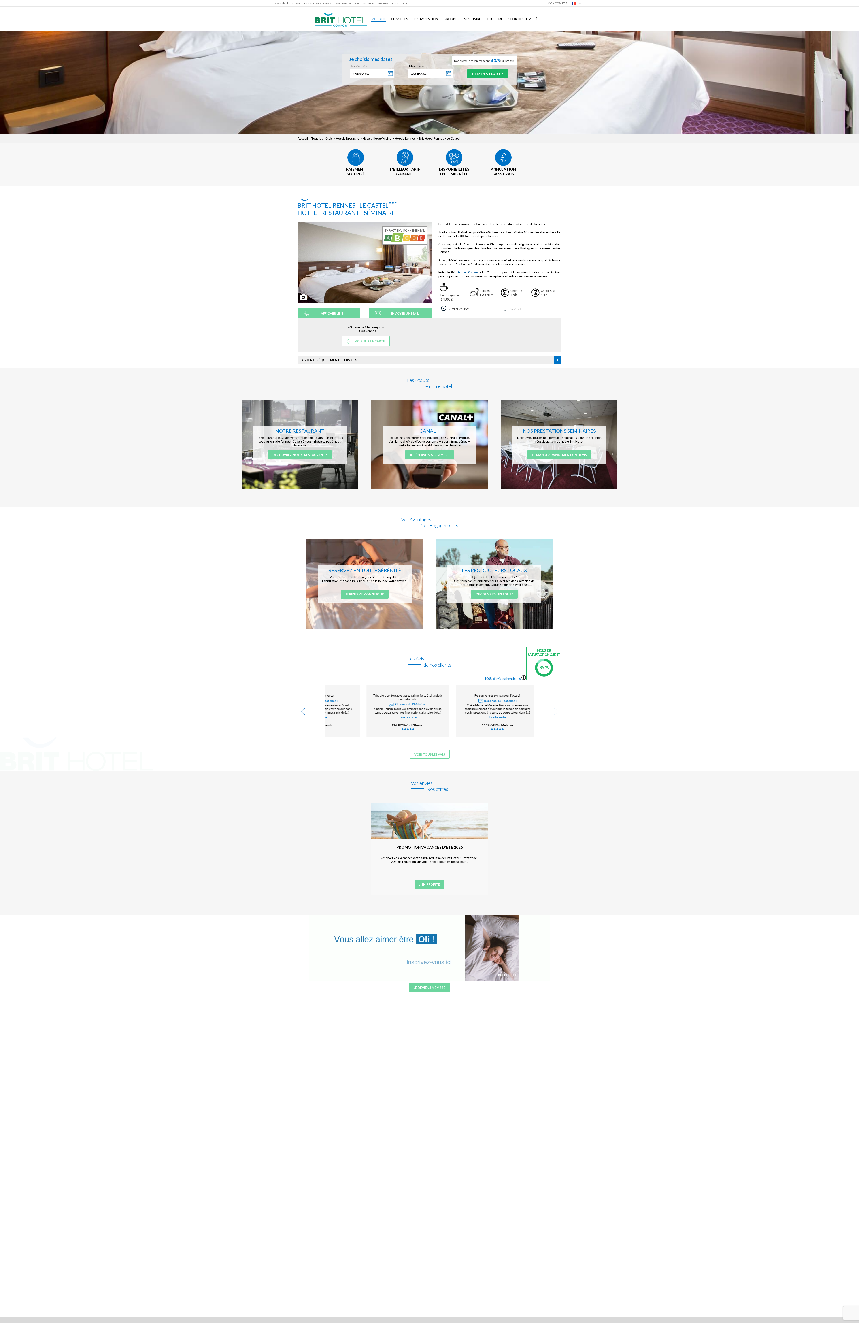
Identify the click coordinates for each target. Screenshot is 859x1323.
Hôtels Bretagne (347, 138)
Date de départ (416, 66)
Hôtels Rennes (405, 138)
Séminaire (472, 19)
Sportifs (516, 19)
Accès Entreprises (375, 3)
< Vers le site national (287, 3)
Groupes (451, 19)
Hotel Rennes (468, 272)
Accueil (378, 19)
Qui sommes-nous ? (317, 3)
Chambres (399, 19)
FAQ (405, 3)
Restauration (426, 19)
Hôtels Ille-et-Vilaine (377, 138)
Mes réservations (347, 3)
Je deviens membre (429, 987)
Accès (534, 19)
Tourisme (495, 19)
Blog (395, 3)
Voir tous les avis (429, 754)
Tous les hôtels (322, 138)
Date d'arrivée (358, 66)
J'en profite (429, 884)
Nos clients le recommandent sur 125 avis (484, 60)
